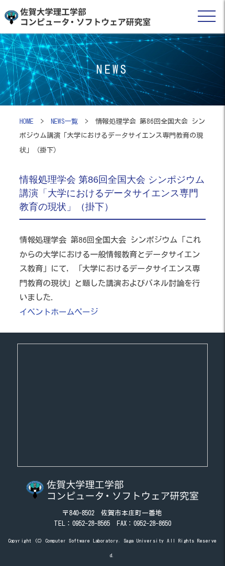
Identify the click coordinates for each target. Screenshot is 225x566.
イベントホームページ (58, 312)
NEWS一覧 (64, 121)
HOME (26, 121)
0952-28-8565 (91, 523)
